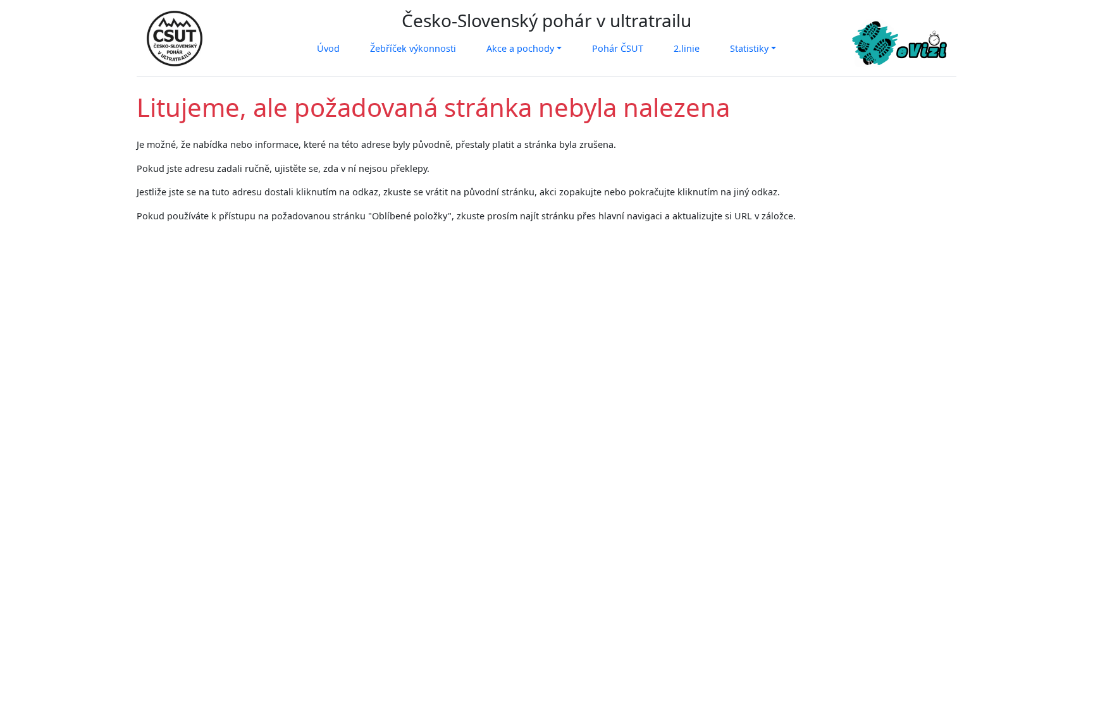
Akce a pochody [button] (520, 48)
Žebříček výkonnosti (413, 48)
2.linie (687, 48)
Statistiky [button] (749, 48)
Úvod (328, 48)
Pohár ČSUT (617, 48)
